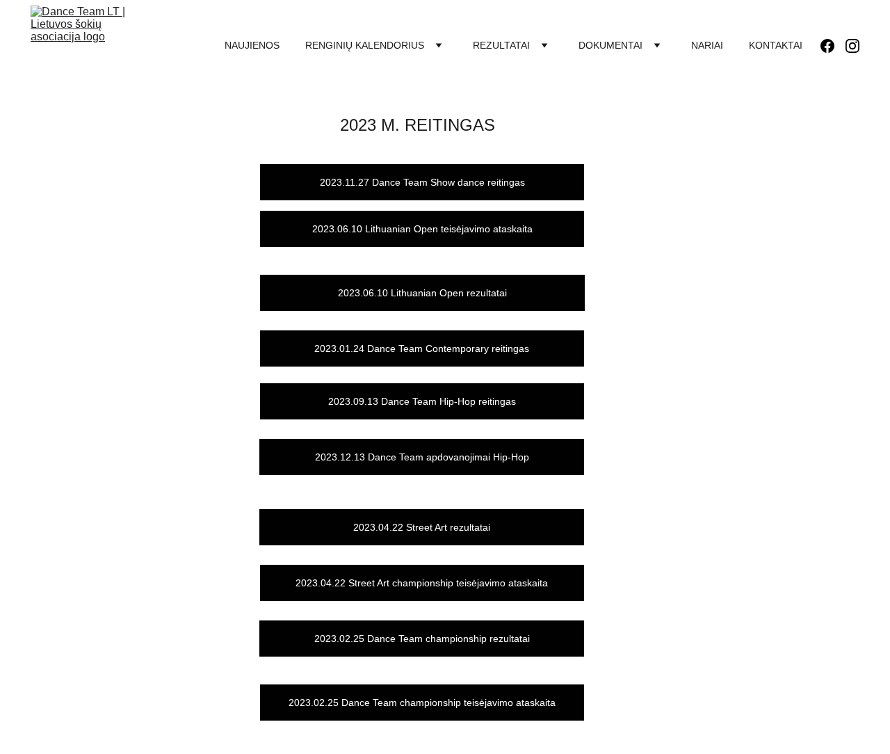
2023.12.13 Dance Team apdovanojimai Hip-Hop (422, 457)
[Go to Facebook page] (833, 46)
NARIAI (707, 45)
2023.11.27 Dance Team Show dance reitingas (422, 182)
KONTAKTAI (775, 45)
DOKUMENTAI (610, 45)
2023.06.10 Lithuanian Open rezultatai (422, 292)
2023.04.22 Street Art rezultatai (421, 527)
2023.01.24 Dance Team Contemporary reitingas (421, 348)
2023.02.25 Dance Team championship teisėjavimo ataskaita (422, 702)
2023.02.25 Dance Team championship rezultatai (422, 638)
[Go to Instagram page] (852, 46)
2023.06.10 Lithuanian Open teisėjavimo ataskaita (422, 228)
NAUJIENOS (252, 45)
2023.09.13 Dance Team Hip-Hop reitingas (422, 401)
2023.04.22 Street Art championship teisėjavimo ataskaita (422, 582)
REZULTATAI (501, 45)
